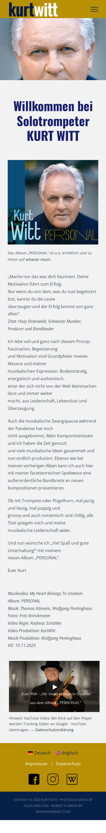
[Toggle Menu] (94, 9)
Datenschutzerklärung (54, 729)
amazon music (38, 259)
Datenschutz (68, 764)
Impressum (36, 764)
